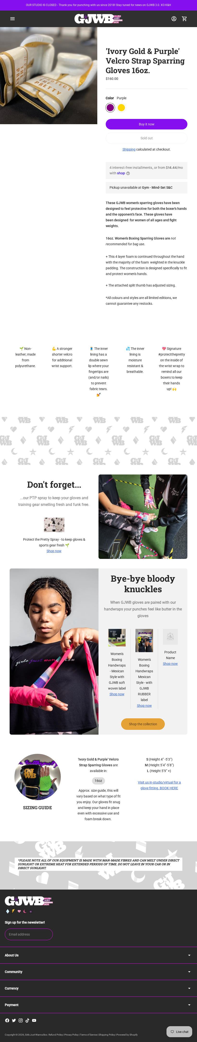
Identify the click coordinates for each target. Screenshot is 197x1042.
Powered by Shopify (127, 1034)
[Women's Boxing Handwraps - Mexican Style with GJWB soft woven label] (117, 637)
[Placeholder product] (170, 637)
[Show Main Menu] (12, 18)
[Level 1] (8, 911)
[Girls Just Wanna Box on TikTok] (27, 1020)
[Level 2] (13, 911)
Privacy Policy (71, 1034)
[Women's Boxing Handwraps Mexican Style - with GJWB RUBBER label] (144, 640)
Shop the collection (143, 724)
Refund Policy (56, 1034)
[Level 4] (25, 911)
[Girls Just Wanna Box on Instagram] (20, 1020)
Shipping (129, 149)
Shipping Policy (107, 1034)
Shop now (54, 551)
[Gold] (121, 107)
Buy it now (146, 124)
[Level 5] (31, 911)
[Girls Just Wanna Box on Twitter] (14, 1020)
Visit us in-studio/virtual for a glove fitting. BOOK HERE (159, 785)
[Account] (174, 18)
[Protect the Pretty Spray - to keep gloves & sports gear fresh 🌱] (54, 525)
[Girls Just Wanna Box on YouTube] (34, 1020)
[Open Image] (48, 75)
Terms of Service (88, 1034)
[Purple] (110, 107)
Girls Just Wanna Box (36, 1034)
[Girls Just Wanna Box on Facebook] (7, 1020)
